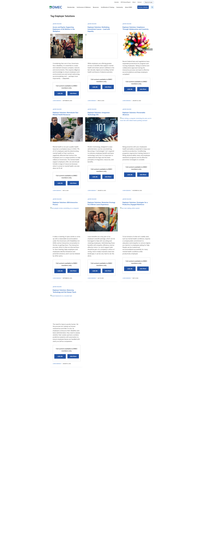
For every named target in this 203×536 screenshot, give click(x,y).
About (134, 2)
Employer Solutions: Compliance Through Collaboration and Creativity (136, 28)
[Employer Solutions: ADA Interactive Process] (66, 219)
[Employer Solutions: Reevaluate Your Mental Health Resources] (66, 129)
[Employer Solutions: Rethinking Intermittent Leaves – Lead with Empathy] (101, 46)
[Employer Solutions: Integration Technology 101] (101, 129)
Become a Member (143, 7)
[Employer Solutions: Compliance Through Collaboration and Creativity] (136, 44)
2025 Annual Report (126, 2)
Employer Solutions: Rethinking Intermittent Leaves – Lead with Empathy (99, 29)
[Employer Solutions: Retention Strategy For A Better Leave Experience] (101, 219)
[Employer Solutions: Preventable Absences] (136, 129)
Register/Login (148, 2)
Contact (140, 2)
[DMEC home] (55, 7)
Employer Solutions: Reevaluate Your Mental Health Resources (65, 114)
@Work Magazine (57, 23)
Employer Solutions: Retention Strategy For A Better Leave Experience (101, 203)
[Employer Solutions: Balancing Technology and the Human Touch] (66, 307)
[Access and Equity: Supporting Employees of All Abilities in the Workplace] (66, 46)
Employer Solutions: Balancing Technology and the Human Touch (64, 291)
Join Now (73, 93)
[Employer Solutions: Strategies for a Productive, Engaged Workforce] (136, 219)
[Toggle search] (152, 7)
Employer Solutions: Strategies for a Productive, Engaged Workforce (135, 203)
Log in (60, 93)
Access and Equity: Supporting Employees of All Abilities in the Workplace (64, 29)
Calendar (116, 2)
